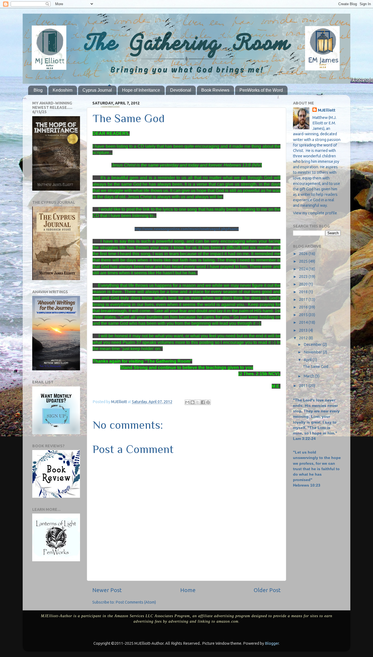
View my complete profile (315, 213)
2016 (304, 307)
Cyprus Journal (97, 90)
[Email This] (187, 402)
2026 (304, 253)
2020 (304, 284)
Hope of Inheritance (141, 90)
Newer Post (107, 590)
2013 (304, 330)
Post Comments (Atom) (136, 602)
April (308, 360)
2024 (304, 269)
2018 (304, 292)
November (313, 352)
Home (188, 590)
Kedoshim (62, 90)
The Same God (315, 366)
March (309, 376)
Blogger (272, 643)
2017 (304, 299)
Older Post (267, 590)
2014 (304, 322)
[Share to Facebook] (203, 402)
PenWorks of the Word (261, 90)
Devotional (180, 90)
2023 (304, 276)
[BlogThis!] (192, 402)
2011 (304, 385)
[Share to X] (197, 402)
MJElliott (326, 110)
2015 (304, 315)
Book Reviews (215, 90)
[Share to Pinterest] (208, 402)
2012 (304, 338)
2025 (304, 261)
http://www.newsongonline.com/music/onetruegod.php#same (187, 229)
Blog (38, 90)
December (313, 344)
